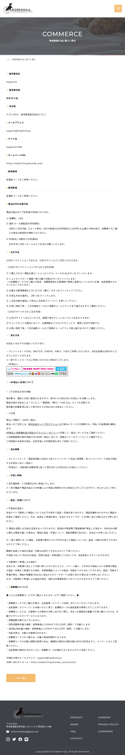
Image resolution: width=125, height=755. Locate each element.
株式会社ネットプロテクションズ (45, 424)
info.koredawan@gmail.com (24, 731)
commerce (105, 731)
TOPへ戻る (21, 678)
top (8, 59)
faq (72, 731)
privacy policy (108, 724)
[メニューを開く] (118, 8)
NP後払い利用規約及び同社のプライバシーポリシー (32, 432)
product (76, 717)
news (74, 724)
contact (76, 738)
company (104, 717)
